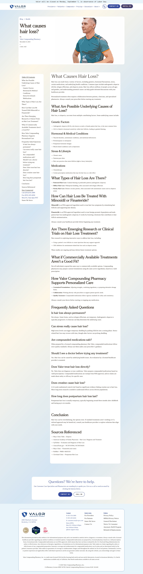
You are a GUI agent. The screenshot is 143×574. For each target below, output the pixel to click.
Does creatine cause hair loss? (31, 174)
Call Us (79, 494)
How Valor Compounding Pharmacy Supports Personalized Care (30, 135)
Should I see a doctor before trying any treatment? (30, 162)
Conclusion (25, 184)
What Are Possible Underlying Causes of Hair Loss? (31, 82)
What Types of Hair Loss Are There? (31, 103)
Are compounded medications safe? (29, 156)
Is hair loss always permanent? (29, 145)
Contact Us (113, 6)
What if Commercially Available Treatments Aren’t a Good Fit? (31, 127)
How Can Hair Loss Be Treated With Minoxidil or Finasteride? (31, 110)
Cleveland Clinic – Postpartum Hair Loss (65, 454)
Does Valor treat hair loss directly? (31, 168)
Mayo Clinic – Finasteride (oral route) (64, 448)
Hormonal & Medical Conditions (30, 92)
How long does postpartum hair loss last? (32, 179)
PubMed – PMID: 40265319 (61, 451)
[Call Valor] (104, 6)
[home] (28, 6)
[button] (52, 6)
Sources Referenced (28, 187)
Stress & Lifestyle (29, 96)
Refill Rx (127, 6)
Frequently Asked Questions (31, 142)
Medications (27, 98)
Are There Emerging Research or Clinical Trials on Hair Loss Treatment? (31, 118)
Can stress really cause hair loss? (32, 151)
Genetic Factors (28, 88)
